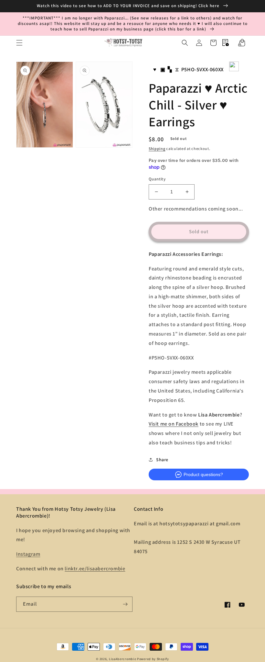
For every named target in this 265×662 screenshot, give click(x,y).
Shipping (157, 148)
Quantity (157, 179)
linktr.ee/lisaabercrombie (95, 568)
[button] (19, 43)
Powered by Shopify (153, 659)
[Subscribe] (125, 604)
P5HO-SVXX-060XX (202, 69)
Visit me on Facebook (173, 423)
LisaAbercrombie (122, 659)
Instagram (28, 554)
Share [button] (162, 459)
